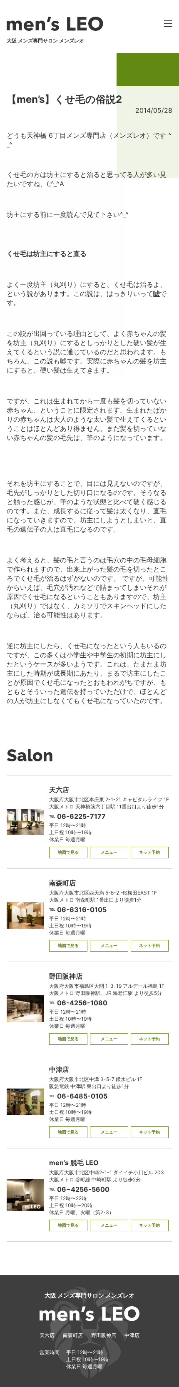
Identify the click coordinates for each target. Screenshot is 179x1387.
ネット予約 (149, 852)
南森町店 (73, 1335)
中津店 (131, 1335)
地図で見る (68, 852)
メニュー (109, 852)
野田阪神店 (103, 1335)
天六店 (47, 1335)
